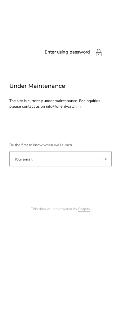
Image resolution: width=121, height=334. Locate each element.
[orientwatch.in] (60, 63)
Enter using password (67, 52)
